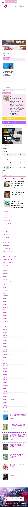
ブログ (6, 493)
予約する (14, 490)
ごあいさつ (19, 491)
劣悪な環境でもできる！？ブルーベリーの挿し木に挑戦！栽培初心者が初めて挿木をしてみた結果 (17, 425)
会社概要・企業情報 (12, 493)
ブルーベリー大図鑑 (20, 490)
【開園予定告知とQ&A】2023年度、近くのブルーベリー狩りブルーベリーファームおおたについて (18, 455)
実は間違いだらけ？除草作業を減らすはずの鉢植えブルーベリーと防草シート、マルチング (17, 445)
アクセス (9, 490)
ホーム (5, 490)
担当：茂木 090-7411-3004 (15, 503)
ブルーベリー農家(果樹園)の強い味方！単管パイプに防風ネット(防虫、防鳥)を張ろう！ (18, 415)
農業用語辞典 (13, 491)
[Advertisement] (14, 24)
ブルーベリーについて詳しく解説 (16, 474)
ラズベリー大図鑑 (6, 491)
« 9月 (3, 172)
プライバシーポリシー (15, 494)
